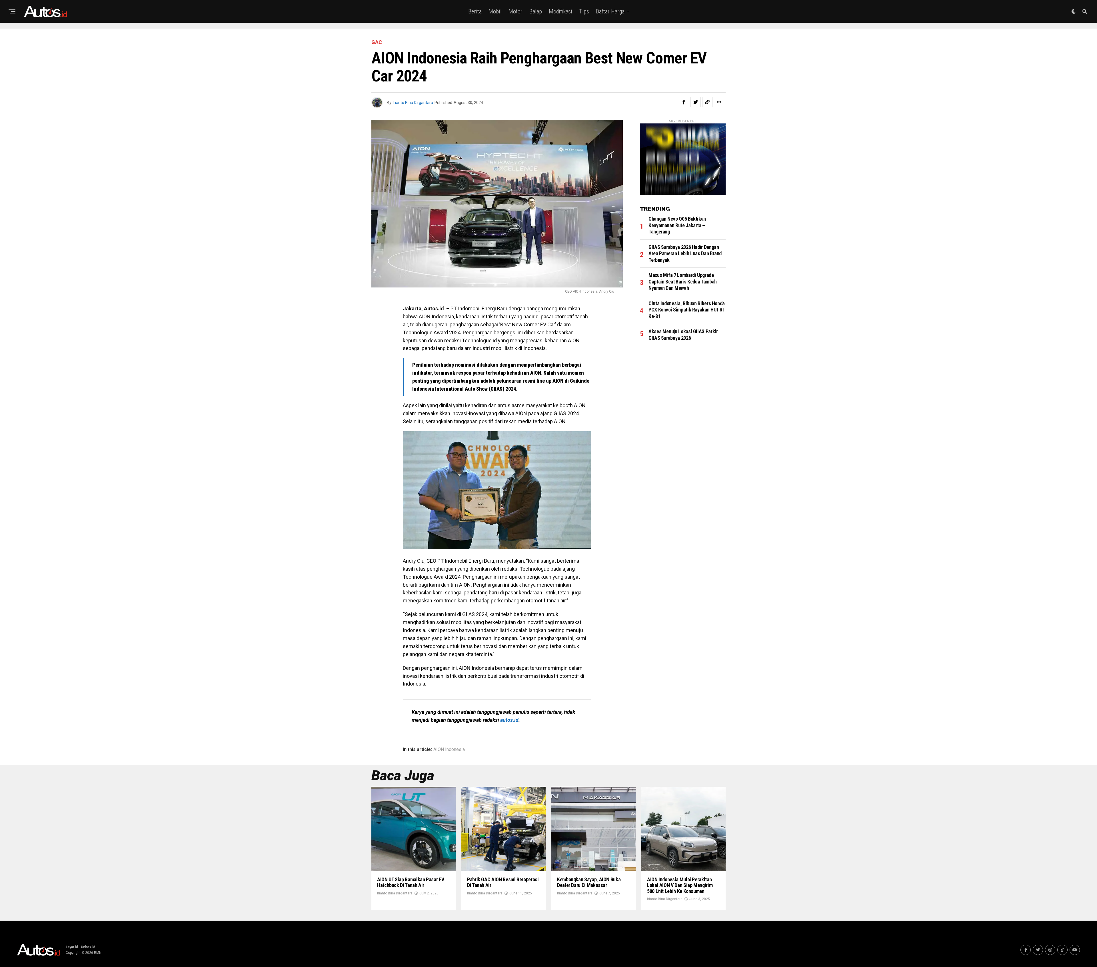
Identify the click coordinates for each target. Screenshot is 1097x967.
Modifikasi (560, 11)
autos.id (509, 720)
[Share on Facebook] (684, 102)
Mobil (495, 11)
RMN (97, 953)
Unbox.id (88, 947)
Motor (516, 11)
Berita (475, 11)
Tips (584, 11)
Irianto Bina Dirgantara (413, 102)
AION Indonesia (449, 749)
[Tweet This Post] (695, 102)
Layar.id (72, 947)
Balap (535, 11)
